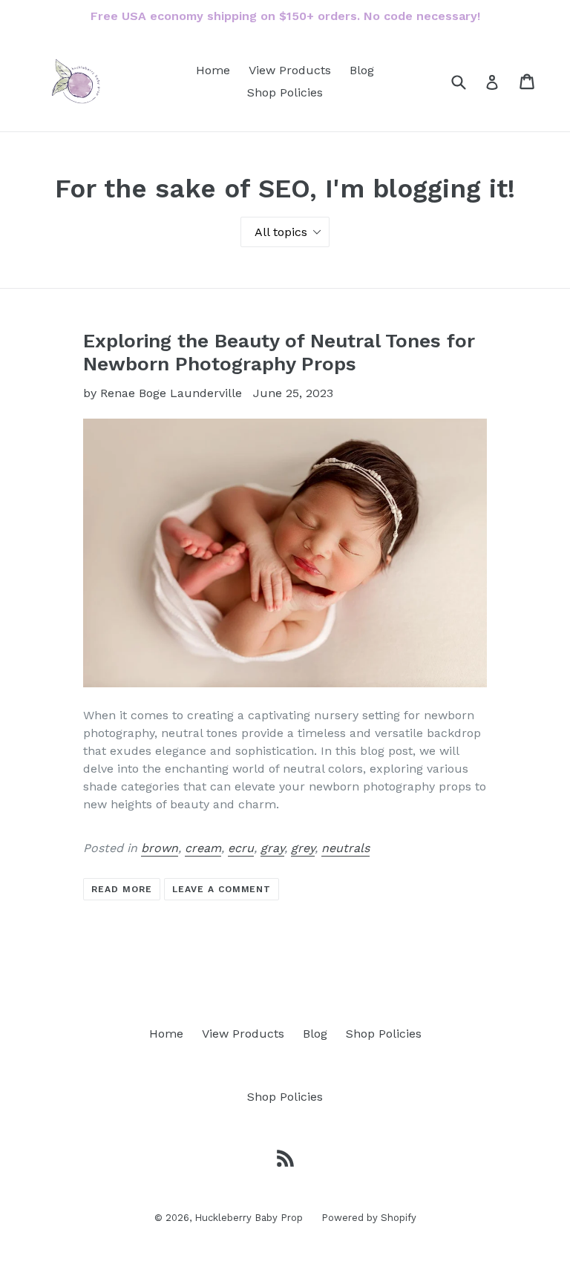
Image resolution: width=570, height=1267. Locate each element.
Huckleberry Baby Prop (248, 1217)
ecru (241, 848)
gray (272, 848)
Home (213, 70)
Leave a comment (221, 889)
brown (159, 848)
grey (303, 848)
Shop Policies (285, 92)
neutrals (345, 848)
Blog (362, 70)
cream (203, 848)
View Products (290, 70)
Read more (121, 889)
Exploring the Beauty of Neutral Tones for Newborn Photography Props (279, 352)
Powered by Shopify (368, 1217)
